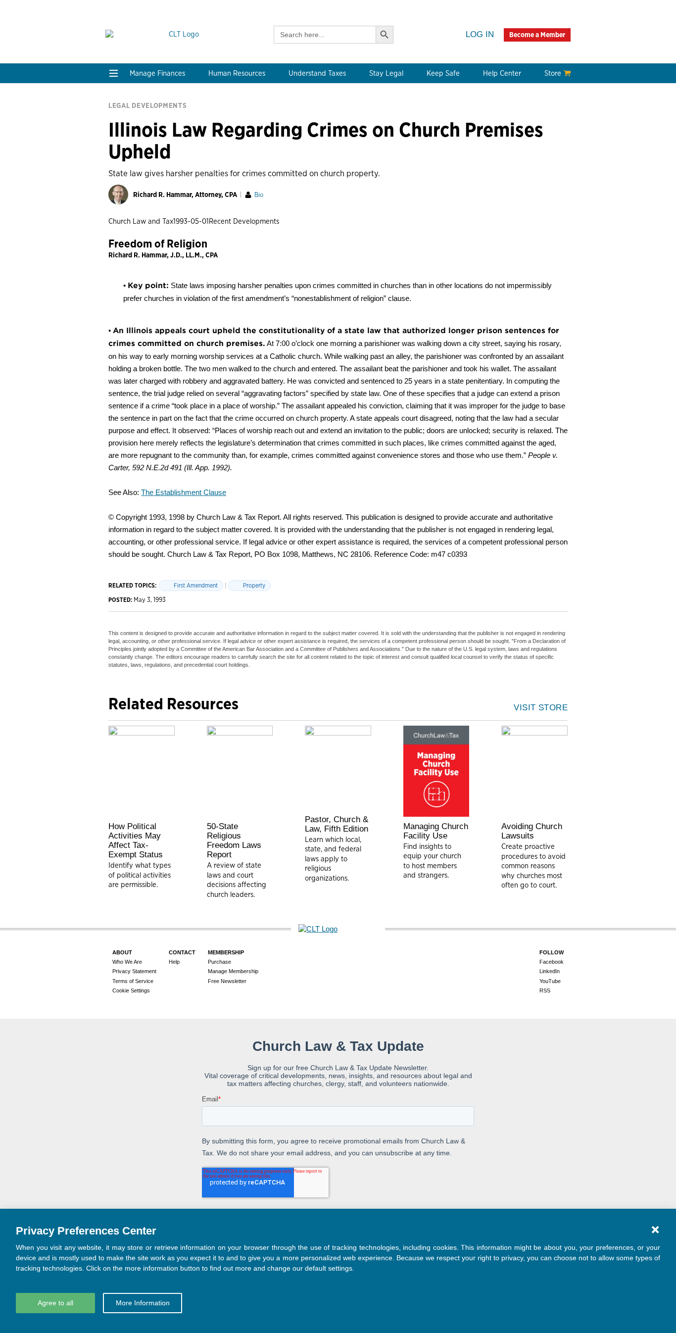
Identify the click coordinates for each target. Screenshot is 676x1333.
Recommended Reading (151, 279)
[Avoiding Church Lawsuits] (534, 771)
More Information (143, 1303)
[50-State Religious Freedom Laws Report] (240, 771)
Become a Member (537, 35)
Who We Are (231, 238)
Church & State (415, 149)
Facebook (551, 962)
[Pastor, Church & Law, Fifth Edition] (338, 768)
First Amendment (196, 585)
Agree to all (55, 1303)
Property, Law (413, 208)
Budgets (124, 125)
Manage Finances (157, 73)
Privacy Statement (134, 971)
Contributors (225, 326)
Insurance (499, 161)
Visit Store (541, 707)
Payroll (215, 149)
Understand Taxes (317, 73)
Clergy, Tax (315, 125)
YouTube (550, 981)
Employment (225, 137)
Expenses (312, 149)
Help (174, 962)
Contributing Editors (239, 314)
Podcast (124, 267)
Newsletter (129, 255)
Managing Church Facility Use (435, 831)
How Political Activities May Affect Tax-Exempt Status (135, 840)
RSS (544, 990)
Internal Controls (139, 173)
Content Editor (229, 279)
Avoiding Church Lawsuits (531, 831)
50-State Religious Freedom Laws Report (234, 840)
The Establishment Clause (183, 492)
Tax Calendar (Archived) (338, 173)
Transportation (508, 173)
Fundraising (130, 161)
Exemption (315, 137)
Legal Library (411, 196)
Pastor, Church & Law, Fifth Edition (336, 824)
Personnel (220, 161)
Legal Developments (424, 185)
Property (254, 585)
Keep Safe (443, 73)
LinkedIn (549, 971)
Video (120, 291)
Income (309, 161)
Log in (480, 34)
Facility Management (518, 149)
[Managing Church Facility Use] (436, 771)
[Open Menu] (113, 73)
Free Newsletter (227, 981)
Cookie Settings (131, 990)
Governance (410, 173)
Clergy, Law (409, 161)
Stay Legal (386, 73)
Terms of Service (132, 981)
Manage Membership (233, 971)
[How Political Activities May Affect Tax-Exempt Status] (141, 771)
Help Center (502, 73)
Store (552, 73)
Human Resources (236, 73)
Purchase (219, 962)
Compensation (228, 125)
